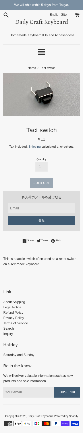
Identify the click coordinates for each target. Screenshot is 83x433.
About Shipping (14, 302)
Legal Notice (12, 307)
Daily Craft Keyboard (41, 22)
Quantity (41, 159)
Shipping (35, 146)
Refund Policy (13, 312)
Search (8, 328)
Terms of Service (15, 323)
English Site (61, 14)
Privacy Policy (13, 318)
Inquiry (8, 334)
